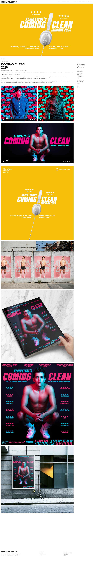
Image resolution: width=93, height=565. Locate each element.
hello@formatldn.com (68, 552)
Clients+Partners (42, 553)
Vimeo (65, 555)
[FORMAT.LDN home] (10, 2)
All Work (3, 58)
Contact (40, 556)
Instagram (66, 554)
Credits (40, 555)
